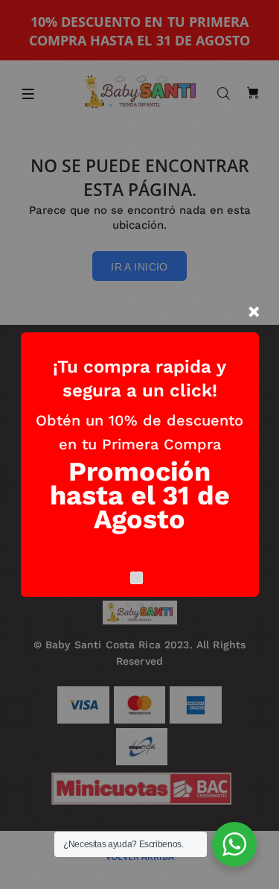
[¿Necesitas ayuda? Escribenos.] (234, 844)
